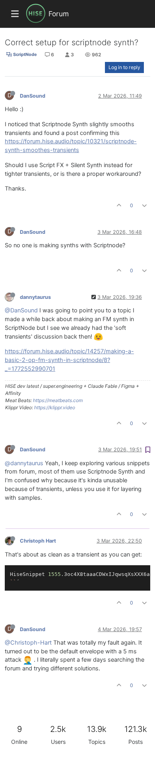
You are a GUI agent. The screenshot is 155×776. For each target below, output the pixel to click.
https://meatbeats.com (58, 400)
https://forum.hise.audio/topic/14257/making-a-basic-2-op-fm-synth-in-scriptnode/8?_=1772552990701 (69, 360)
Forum (58, 14)
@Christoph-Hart (28, 642)
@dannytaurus (24, 463)
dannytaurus (35, 297)
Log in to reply (124, 67)
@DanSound (21, 310)
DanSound (32, 96)
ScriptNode (24, 54)
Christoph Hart (38, 541)
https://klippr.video (54, 407)
